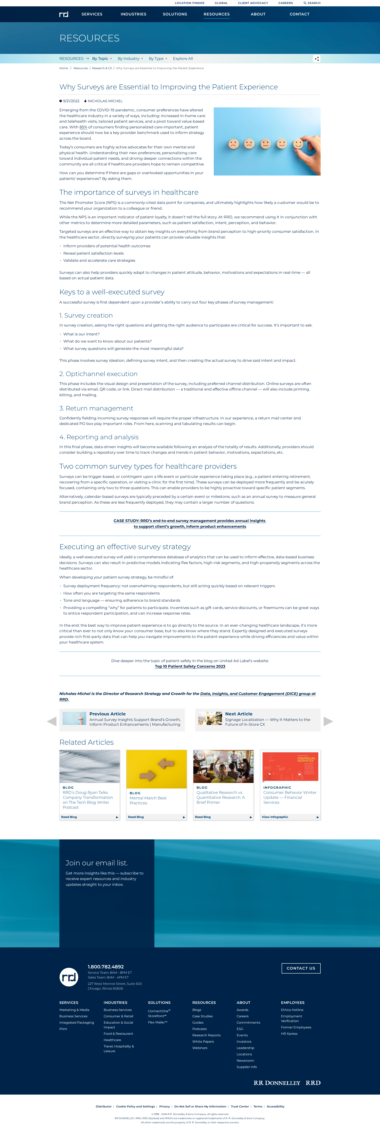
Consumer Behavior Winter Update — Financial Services (290, 797)
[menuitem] (92, 16)
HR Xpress (289, 1034)
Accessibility (275, 1106)
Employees (293, 1003)
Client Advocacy (253, 3)
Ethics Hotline (292, 1010)
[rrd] (63, 14)
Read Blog (90, 817)
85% (83, 127)
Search (314, 3)
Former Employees (296, 1027)
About (244, 1003)
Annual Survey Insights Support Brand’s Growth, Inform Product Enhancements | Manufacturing (135, 719)
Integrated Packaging (76, 1022)
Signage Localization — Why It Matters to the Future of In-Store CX (267, 719)
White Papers (203, 1041)
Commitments (248, 1022)
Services (68, 1003)
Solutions (159, 1003)
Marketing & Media (74, 1010)
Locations (244, 1054)
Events (242, 1035)
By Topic (100, 58)
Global (221, 3)
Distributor (104, 1106)
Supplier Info (247, 1067)
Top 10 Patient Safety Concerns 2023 (190, 666)
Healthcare (112, 1040)
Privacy (164, 1106)
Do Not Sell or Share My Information (200, 1106)
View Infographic (291, 817)
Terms (258, 1106)
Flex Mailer (157, 1022)
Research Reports (206, 1035)
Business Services (73, 1016)
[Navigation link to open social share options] (316, 59)
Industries (115, 1003)
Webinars (199, 1048)
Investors (244, 1041)
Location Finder (189, 3)
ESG (240, 1029)
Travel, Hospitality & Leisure (119, 1048)
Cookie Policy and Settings (135, 1106)
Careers (285, 3)
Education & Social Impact (118, 1025)
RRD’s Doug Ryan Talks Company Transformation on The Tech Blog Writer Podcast (88, 800)
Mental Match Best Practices (148, 800)
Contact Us (301, 968)
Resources (71, 58)
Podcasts (199, 1029)
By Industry (128, 58)
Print (63, 1029)
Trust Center (240, 1106)
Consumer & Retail (118, 1016)
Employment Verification (291, 1018)
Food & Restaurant (118, 1034)
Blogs (196, 1010)
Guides (197, 1022)
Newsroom (245, 1060)
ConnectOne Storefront (159, 1013)
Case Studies (202, 1016)
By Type (156, 58)
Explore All (183, 58)
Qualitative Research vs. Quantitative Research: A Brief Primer (221, 797)
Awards (242, 1010)
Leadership (245, 1048)
